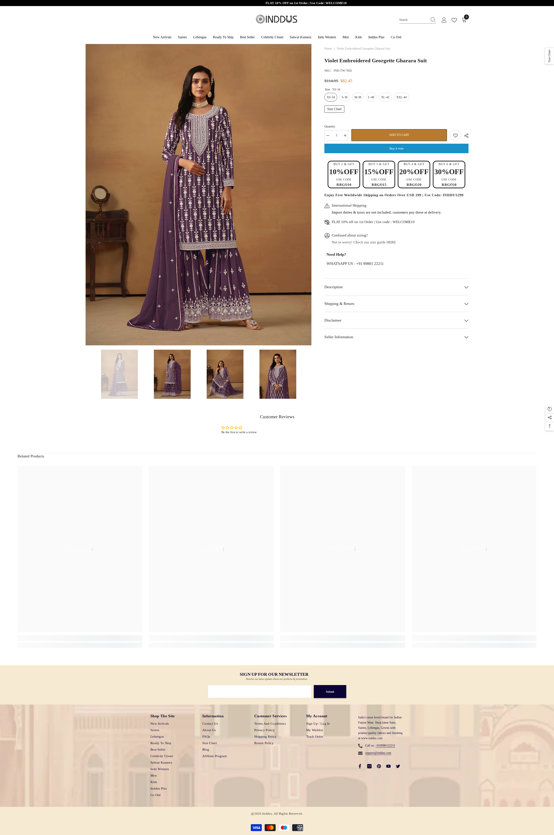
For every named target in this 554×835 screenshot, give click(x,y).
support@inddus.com (378, 753)
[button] (549, 56)
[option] (198, 194)
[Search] (417, 20)
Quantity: (330, 126)
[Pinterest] (378, 766)
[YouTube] (388, 766)
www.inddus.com (371, 738)
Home (328, 48)
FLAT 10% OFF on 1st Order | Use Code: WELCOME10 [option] (221, 3)
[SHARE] (465, 135)
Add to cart (399, 135)
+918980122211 (385, 745)
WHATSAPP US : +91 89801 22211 (355, 263)
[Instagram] (369, 766)
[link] (80, 638)
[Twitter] (398, 766)
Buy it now (397, 148)
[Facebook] (359, 766)
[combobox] (413, 20)
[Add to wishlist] (455, 135)
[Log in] (444, 20)
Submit (330, 691)
